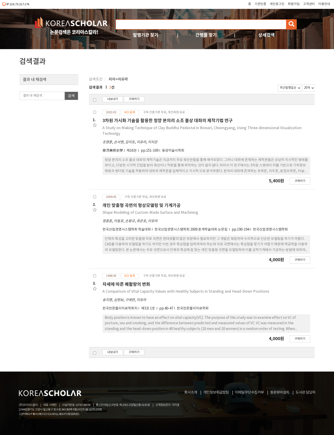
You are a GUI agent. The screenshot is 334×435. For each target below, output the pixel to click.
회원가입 (294, 4)
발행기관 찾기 (145, 35)
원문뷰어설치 (279, 392)
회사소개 (190, 392)
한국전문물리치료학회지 (119, 308)
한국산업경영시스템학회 (270, 229)
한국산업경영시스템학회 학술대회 (126, 229)
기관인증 (260, 4)
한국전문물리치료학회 (193, 308)
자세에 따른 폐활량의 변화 (126, 284)
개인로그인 (277, 4)
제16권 (132, 151)
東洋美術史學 (112, 151)
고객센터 (309, 4)
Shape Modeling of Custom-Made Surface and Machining (150, 213)
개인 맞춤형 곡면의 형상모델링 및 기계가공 (141, 205)
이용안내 (324, 4)
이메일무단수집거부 (249, 392)
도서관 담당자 (305, 392)
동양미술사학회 (173, 151)
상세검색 (266, 35)
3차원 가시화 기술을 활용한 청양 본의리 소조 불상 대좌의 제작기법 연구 (167, 120)
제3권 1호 (148, 308)
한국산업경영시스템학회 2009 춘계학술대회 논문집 (191, 229)
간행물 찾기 (206, 35)
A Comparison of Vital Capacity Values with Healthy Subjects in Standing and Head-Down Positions (185, 291)
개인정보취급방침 (216, 392)
